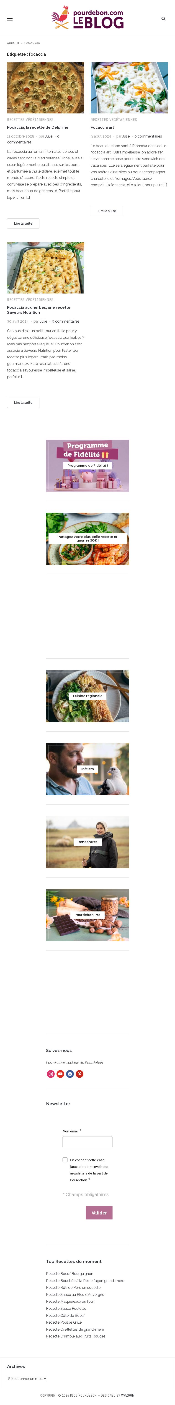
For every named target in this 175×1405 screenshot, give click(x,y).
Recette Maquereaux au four (70, 1301)
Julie (48, 136)
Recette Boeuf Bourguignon (69, 1274)
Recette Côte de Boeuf (65, 1315)
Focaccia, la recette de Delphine (37, 127)
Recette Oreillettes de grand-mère (75, 1329)
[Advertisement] (87, 617)
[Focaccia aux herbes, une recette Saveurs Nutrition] (45, 245)
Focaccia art (102, 127)
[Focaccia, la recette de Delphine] (45, 65)
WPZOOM (128, 1395)
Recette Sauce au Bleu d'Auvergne (75, 1294)
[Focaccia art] (129, 65)
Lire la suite (23, 223)
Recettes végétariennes (30, 120)
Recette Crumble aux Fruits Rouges (76, 1336)
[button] (10, 18)
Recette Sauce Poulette (66, 1308)
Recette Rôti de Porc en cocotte (73, 1287)
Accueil (13, 43)
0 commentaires (148, 136)
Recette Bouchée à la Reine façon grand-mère (85, 1281)
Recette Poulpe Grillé (64, 1322)
